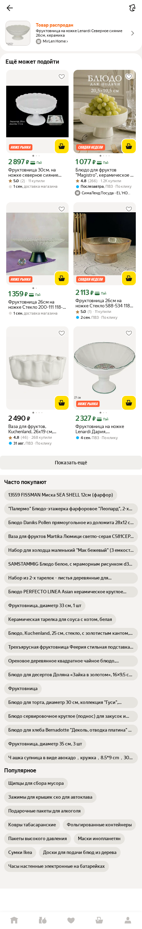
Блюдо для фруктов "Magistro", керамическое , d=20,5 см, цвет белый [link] (103, 172)
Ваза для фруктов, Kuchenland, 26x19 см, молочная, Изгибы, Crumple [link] (37, 429)
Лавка (42, 920)
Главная (14, 920)
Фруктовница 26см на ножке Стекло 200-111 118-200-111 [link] (35, 304)
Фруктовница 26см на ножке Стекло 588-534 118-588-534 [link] (103, 303)
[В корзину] (61, 146)
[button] (10, 8)
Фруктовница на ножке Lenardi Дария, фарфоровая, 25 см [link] (99, 429)
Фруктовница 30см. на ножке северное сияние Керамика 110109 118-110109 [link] (33, 172)
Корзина (99, 920)
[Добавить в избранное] (62, 77)
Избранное (71, 920)
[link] (60, 495)
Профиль (128, 920)
